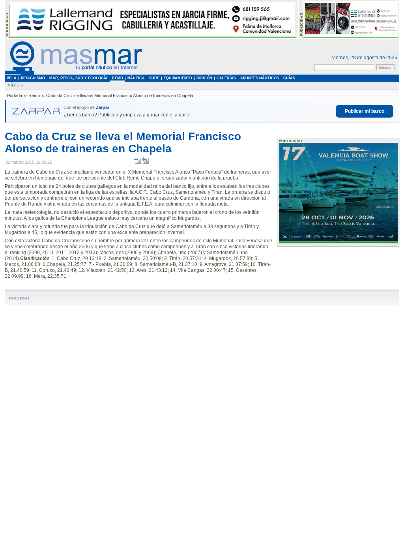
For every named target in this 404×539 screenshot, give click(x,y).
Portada (14, 95)
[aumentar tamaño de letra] (145, 162)
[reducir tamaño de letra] (137, 162)
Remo (34, 95)
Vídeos (15, 85)
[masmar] (74, 73)
